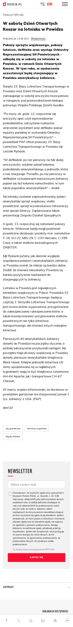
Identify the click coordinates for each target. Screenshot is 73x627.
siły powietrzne (12, 428)
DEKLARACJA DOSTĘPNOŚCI (55, 611)
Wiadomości (38, 38)
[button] (69, 588)
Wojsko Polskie (12, 436)
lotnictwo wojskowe (36, 428)
